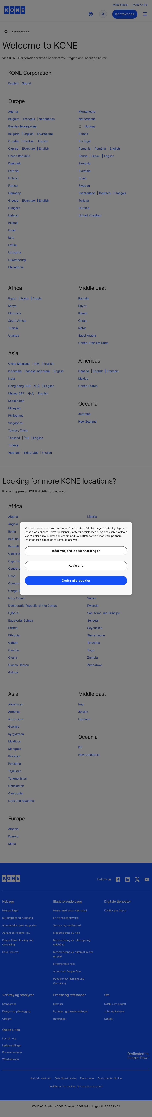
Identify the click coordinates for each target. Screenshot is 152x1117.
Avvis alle (76, 566)
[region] (76, 558)
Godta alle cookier (76, 580)
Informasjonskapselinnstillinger (76, 551)
